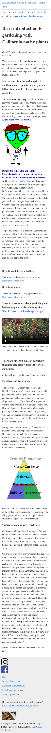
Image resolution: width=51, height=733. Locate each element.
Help (4, 676)
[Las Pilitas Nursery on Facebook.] (4, 672)
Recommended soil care (13, 280)
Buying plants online (11, 680)
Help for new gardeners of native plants (24, 16)
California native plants (21, 180)
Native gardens (19, 12)
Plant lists (31, 2)
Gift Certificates (9, 2)
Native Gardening (39, 12)
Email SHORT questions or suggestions (20, 705)
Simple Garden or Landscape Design (22, 311)
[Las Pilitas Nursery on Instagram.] (4, 664)
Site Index (5, 730)
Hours (4, 7)
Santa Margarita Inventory (13, 685)
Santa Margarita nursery (12, 690)
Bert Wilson (37, 726)
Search (42, 2)
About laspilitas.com (11, 694)
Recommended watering (13, 296)
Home (4, 12)
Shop (21, 2)
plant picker (33, 191)
